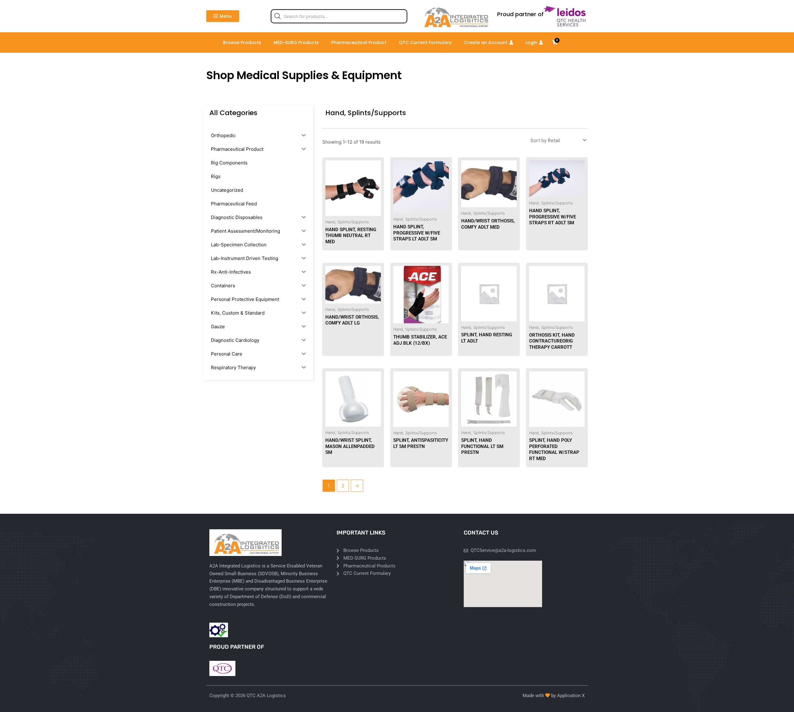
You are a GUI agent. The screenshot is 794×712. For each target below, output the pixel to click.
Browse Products (242, 42)
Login (531, 42)
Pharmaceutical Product (358, 42)
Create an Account (485, 42)
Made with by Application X (554, 695)
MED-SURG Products (296, 42)
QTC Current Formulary (425, 42)
